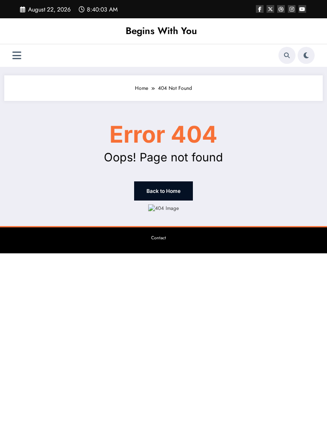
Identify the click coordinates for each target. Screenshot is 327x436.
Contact (158, 238)
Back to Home (163, 191)
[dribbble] (281, 9)
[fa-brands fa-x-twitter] (270, 9)
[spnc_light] (306, 55)
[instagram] (291, 9)
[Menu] (16, 55)
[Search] (286, 55)
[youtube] (302, 9)
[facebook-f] (260, 9)
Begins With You (161, 30)
